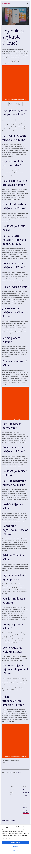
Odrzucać (15, 850)
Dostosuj (15, 846)
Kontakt (12, 789)
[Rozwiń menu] (28, 4)
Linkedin (25, 807)
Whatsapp (18, 772)
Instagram (26, 792)
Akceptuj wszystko (15, 842)
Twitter (25, 795)
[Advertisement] (15, 82)
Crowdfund (6, 4)
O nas (11, 792)
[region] (15, 839)
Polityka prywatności (15, 794)
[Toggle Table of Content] (19, 104)
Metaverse (26, 812)
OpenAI (25, 810)
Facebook (25, 790)
